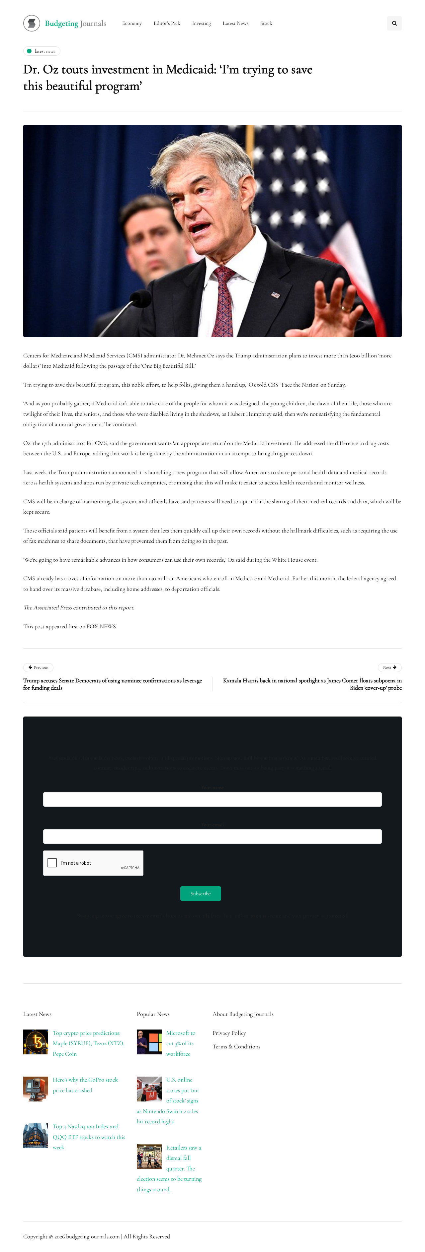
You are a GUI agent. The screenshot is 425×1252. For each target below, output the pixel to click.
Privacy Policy (229, 1032)
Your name (212, 787)
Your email (212, 824)
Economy (132, 23)
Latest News (235, 23)
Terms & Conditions (236, 1046)
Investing (201, 23)
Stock (266, 23)
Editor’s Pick (167, 23)
